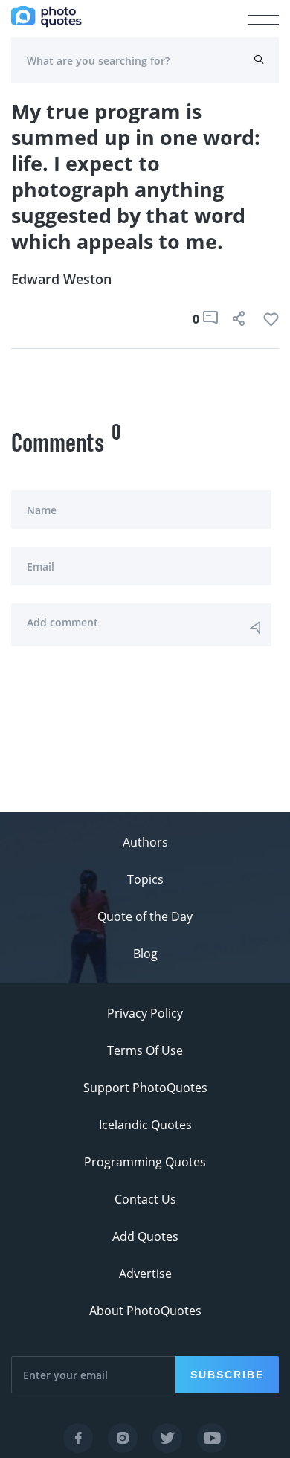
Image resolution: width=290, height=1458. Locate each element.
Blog (145, 953)
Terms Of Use (145, 1050)
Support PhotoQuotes (145, 1087)
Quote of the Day (145, 916)
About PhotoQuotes (145, 1311)
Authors (145, 842)
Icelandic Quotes (145, 1125)
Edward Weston (61, 279)
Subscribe (227, 1375)
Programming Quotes (145, 1162)
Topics (145, 879)
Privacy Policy (145, 1013)
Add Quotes (145, 1236)
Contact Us (145, 1199)
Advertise (145, 1273)
